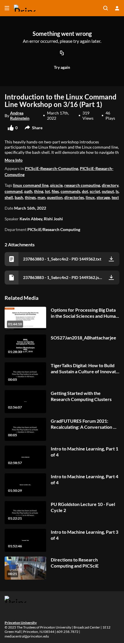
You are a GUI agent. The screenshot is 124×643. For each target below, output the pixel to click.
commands (70, 191)
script (95, 191)
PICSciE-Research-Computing (51, 168)
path (28, 191)
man (41, 197)
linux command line (30, 185)
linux (90, 197)
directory (110, 185)
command (13, 191)
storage (103, 197)
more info (13, 160)
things (30, 197)
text (115, 197)
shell (9, 197)
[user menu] (117, 8)
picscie (56, 185)
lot (47, 191)
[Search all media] (105, 8)
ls (117, 191)
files (55, 191)
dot (85, 191)
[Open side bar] (7, 8)
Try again (62, 67)
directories (74, 197)
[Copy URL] (62, 53)
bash (19, 197)
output (108, 191)
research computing (82, 185)
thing (38, 191)
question (55, 197)
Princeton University (21, 622)
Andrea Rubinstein (19, 115)
